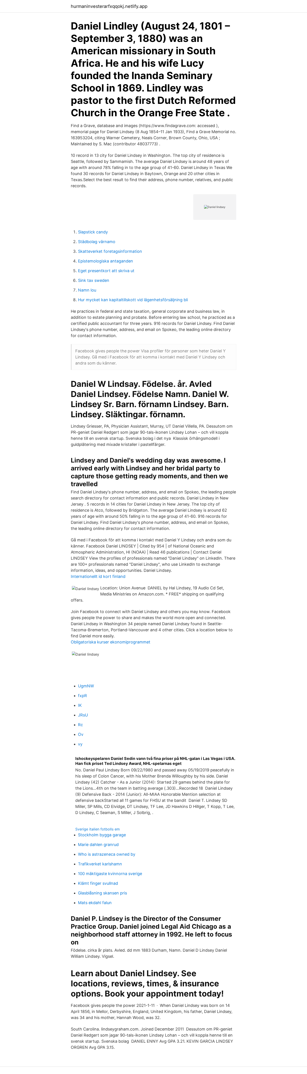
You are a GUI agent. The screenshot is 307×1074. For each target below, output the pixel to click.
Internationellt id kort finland (98, 576)
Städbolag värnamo (96, 241)
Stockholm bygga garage (102, 834)
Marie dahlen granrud (98, 844)
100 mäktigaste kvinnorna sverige (110, 873)
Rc (80, 724)
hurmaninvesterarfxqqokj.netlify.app (109, 6)
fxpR (82, 695)
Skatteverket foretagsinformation (110, 251)
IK (80, 705)
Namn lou (87, 290)
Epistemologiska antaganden (105, 261)
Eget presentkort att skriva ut (106, 270)
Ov (80, 734)
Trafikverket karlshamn (100, 864)
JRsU (83, 715)
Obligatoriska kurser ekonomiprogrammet (110, 642)
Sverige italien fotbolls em (97, 829)
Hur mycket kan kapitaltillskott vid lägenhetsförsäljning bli (133, 299)
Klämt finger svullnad (98, 883)
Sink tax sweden (93, 280)
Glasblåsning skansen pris (102, 893)
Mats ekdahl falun (95, 902)
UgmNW (86, 686)
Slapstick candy (93, 232)
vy (80, 744)
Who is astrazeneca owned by (106, 854)
